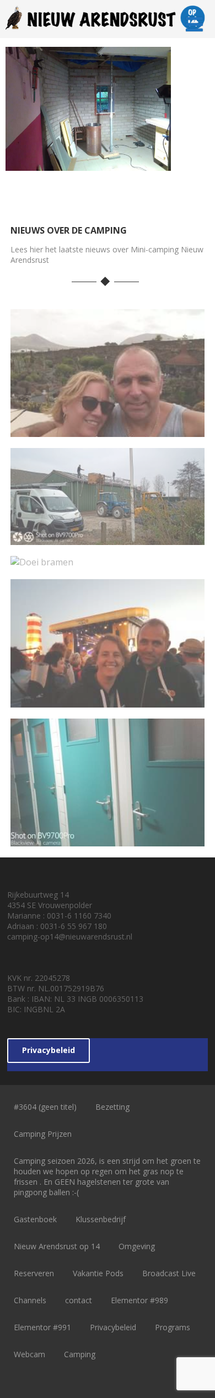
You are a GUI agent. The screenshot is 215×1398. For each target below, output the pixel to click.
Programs (172, 1327)
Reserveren (34, 1273)
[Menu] (194, 23)
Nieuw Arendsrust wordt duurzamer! (107, 530)
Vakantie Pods (98, 1273)
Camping (79, 1354)
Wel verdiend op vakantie (107, 428)
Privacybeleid (48, 1050)
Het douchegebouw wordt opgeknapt (107, 831)
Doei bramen (107, 559)
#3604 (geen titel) (45, 1107)
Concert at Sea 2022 (107, 698)
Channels (30, 1300)
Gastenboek (35, 1219)
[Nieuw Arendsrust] (108, 32)
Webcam (29, 1354)
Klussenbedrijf (101, 1219)
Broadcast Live (169, 1273)
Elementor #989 (139, 1300)
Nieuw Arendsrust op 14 (57, 1246)
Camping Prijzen (43, 1134)
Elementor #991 (42, 1327)
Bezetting (112, 1107)
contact (78, 1300)
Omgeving (137, 1246)
